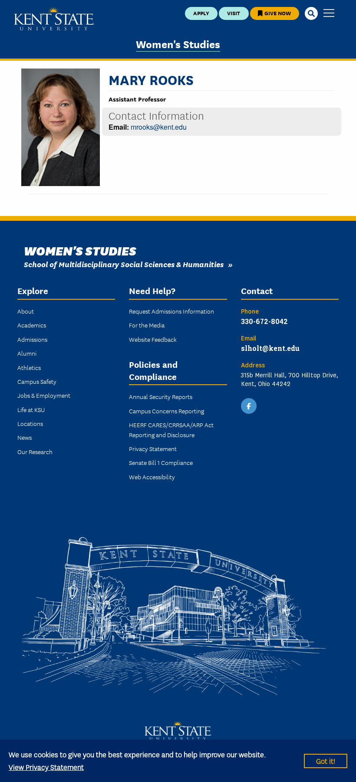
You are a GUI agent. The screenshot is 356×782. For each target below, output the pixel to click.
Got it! (325, 760)
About (25, 311)
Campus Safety (36, 381)
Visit (233, 12)
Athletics (29, 367)
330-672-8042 (264, 321)
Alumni (26, 353)
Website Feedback (153, 339)
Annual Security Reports (160, 396)
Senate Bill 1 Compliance (161, 462)
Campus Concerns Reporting (166, 411)
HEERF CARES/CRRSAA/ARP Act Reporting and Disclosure (171, 429)
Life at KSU (31, 409)
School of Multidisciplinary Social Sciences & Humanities (124, 263)
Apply (201, 12)
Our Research (35, 451)
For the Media (147, 325)
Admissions (32, 339)
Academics (31, 325)
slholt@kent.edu (270, 348)
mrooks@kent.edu (159, 127)
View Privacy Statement (46, 766)
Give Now (277, 12)
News (24, 437)
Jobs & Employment (43, 395)
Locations (30, 423)
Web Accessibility (152, 476)
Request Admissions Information (171, 311)
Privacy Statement (153, 448)
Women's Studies (178, 43)
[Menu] (328, 13)
